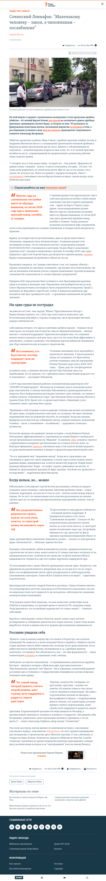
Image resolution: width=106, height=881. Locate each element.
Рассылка (58, 864)
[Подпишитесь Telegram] (35, 827)
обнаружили (52, 731)
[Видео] (65, 878)
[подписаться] (59, 827)
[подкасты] (42, 878)
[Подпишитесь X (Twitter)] (23, 827)
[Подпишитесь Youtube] (29, 827)
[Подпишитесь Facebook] (17, 827)
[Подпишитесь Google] (11, 827)
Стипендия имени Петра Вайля (23, 849)
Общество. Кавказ (19, 11)
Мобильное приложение (20, 844)
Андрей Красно (16, 35)
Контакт (58, 849)
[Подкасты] (53, 827)
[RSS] (47, 827)
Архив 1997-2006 (62, 844)
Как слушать (15, 864)
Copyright (58, 869)
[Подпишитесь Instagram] (41, 827)
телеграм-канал (55, 187)
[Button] (68, 45)
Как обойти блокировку (20, 869)
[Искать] (87, 878)
